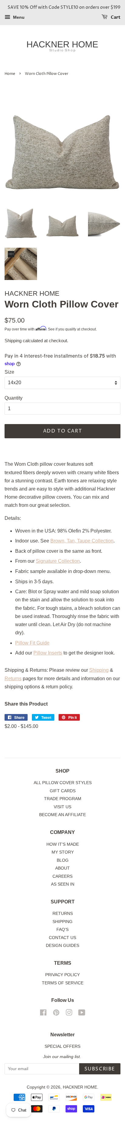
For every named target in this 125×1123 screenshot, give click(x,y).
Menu (18, 17)
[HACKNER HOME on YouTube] (81, 1014)
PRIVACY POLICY (62, 975)
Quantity (13, 398)
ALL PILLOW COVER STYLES (63, 782)
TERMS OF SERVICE (62, 983)
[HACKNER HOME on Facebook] (43, 1014)
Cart (115, 17)
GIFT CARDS (63, 791)
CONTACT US (62, 937)
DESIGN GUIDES (62, 945)
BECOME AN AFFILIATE (62, 814)
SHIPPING (62, 921)
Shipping (13, 340)
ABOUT (62, 868)
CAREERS (62, 876)
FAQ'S (62, 929)
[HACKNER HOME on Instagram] (69, 1014)
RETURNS (62, 913)
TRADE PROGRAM (62, 798)
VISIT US (62, 807)
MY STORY (63, 852)
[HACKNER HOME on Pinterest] (56, 1014)
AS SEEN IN (62, 884)
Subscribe (99, 1069)
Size (9, 372)
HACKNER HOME (80, 1087)
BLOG (63, 860)
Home (10, 73)
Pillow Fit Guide (32, 642)
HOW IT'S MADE (62, 844)
